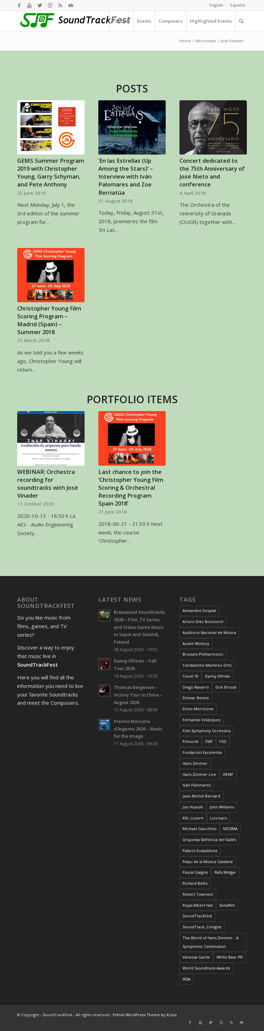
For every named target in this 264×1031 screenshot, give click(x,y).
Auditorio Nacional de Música (209, 632)
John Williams (222, 806)
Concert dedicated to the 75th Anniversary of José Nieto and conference (212, 172)
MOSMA (230, 828)
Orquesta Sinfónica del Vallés (209, 839)
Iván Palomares (197, 785)
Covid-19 (190, 676)
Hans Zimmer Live (199, 774)
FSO (223, 741)
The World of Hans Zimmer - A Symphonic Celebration (211, 942)
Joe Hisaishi (193, 806)
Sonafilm (227, 905)
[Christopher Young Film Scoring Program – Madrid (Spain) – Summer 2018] (51, 275)
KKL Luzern (193, 817)
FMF (209, 741)
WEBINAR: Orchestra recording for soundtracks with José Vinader (47, 483)
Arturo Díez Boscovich (203, 621)
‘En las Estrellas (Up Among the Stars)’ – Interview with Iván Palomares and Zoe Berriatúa (125, 176)
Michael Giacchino (200, 828)
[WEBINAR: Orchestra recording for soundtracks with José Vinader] (51, 438)
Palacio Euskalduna (200, 850)
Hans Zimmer (195, 763)
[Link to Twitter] (40, 5)
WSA (186, 979)
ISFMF (228, 774)
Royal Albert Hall (198, 905)
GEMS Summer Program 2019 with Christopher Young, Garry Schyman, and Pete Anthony (50, 172)
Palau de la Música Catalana (208, 861)
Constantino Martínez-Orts (207, 665)
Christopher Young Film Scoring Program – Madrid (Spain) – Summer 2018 (49, 320)
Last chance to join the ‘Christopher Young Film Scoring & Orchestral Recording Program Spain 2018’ (130, 487)
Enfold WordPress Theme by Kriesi (145, 1014)
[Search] (241, 21)
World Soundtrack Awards (206, 968)
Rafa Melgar (225, 872)
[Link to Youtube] (29, 5)
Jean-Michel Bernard (201, 795)
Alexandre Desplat (199, 610)
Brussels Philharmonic (203, 654)
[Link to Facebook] (19, 5)
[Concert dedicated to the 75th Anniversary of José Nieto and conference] (213, 127)
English (216, 5)
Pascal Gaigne (195, 872)
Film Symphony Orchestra (207, 730)
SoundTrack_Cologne (202, 926)
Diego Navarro (196, 687)
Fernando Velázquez (202, 719)
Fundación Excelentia (202, 752)
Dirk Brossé (226, 687)
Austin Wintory (196, 643)
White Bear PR (230, 957)
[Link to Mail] (71, 5)
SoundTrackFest (197, 915)
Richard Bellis (195, 883)
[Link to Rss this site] (60, 5)
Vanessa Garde (196, 957)
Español (237, 5)
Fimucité (191, 741)
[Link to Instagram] (50, 5)
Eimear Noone (196, 697)
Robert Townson (198, 894)
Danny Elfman (217, 676)
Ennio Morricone (198, 708)
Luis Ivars (218, 817)
